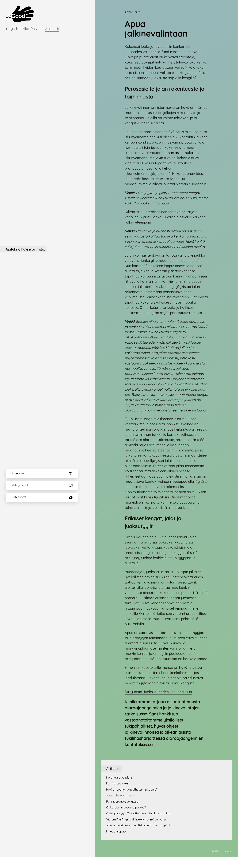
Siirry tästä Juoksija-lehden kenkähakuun (158, 692)
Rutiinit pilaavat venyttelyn (123, 801)
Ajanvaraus (19, 473)
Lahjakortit (19, 497)
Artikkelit (52, 28)
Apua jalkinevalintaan (120, 795)
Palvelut (37, 28)
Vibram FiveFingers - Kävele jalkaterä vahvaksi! (136, 819)
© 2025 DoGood (222, 851)
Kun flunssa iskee (117, 783)
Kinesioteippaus (116, 831)
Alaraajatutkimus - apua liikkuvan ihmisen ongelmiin (139, 825)
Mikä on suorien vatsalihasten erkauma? (132, 789)
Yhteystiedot (20, 485)
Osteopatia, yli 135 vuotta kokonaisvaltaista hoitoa (138, 813)
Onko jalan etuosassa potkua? (126, 807)
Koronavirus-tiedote (119, 777)
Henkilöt (22, 28)
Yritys (10, 28)
